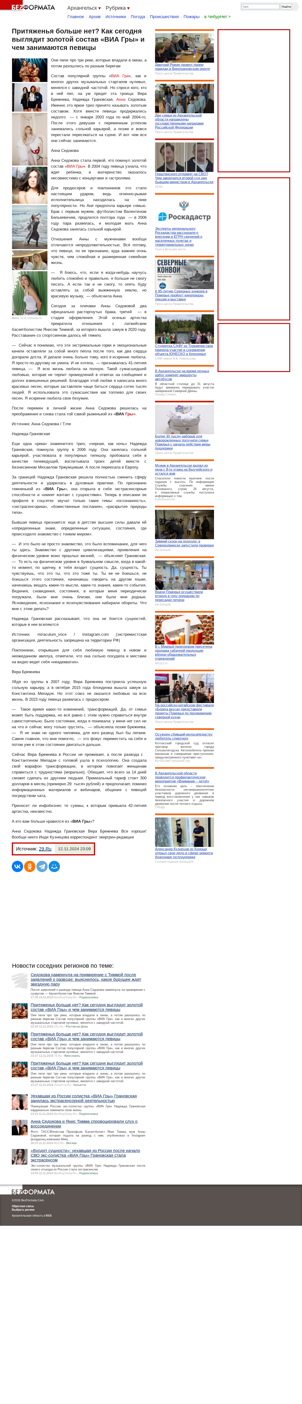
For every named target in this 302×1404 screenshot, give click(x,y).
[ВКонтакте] (17, 866)
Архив (95, 16)
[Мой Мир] (54, 866)
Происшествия (164, 16)
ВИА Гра (120, 76)
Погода (138, 16)
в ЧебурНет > (217, 16)
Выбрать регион (23, 1209)
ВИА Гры (75, 166)
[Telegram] (42, 866)
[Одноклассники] (29, 866)
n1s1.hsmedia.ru (31, 318)
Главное (75, 16)
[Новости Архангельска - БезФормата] (28, 6)
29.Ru (45, 848)
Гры (129, 414)
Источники (115, 16)
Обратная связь (23, 1206)
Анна (120, 99)
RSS (49, 1215)
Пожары (192, 16)
